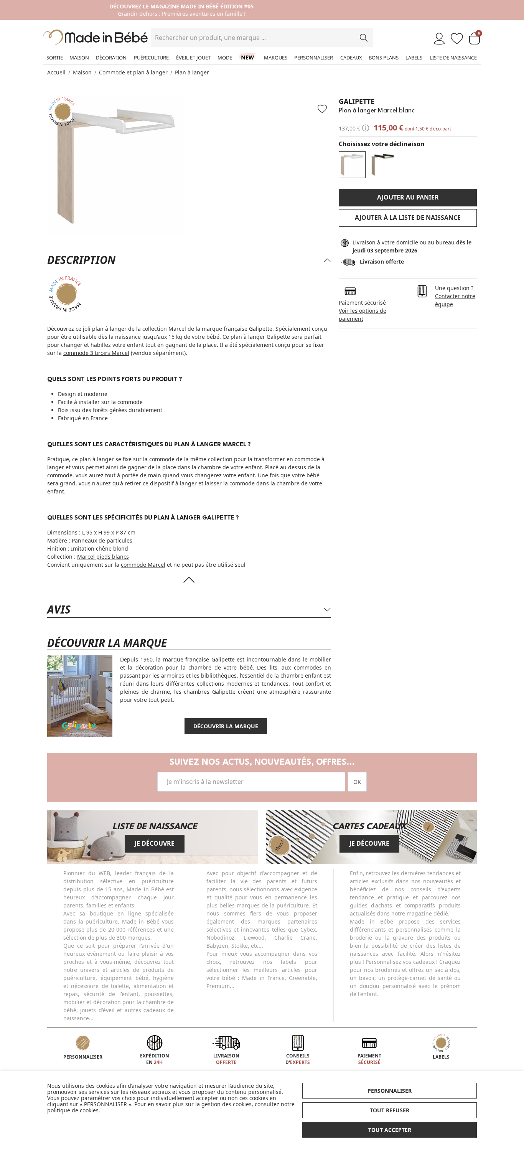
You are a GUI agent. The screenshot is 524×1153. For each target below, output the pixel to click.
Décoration (111, 57)
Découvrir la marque (225, 726)
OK (357, 781)
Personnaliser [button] (389, 1090)
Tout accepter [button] (389, 1129)
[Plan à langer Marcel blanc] (352, 164)
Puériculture (151, 57)
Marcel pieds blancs (103, 556)
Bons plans (384, 57)
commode (130, 402)
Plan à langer (192, 72)
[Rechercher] (363, 37)
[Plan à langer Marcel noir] (382, 164)
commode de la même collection (190, 459)
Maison (79, 57)
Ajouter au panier (408, 197)
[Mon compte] (439, 39)
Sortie (54, 57)
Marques (275, 57)
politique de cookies (73, 1110)
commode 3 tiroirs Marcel (96, 352)
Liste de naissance (453, 57)
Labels (413, 57)
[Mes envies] (457, 39)
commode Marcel (143, 564)
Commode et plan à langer (133, 72)
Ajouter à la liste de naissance (408, 217)
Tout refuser (389, 1110)
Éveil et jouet (193, 57)
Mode (225, 57)
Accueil (56, 72)
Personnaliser (313, 57)
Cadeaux (351, 57)
